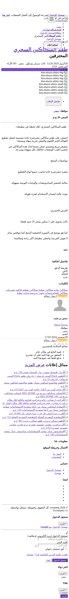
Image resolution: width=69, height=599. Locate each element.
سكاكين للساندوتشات (56, 293)
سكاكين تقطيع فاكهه (26, 290)
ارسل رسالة (50, 296)
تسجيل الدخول (47, 32)
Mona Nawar (61, 324)
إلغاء (48, 560)
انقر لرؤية (62, 296)
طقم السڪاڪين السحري (40, 49)
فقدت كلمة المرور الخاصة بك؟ (51, 554)
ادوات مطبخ (23, 293)
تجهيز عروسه (36, 293)
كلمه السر (62, 542)
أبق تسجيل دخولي (55, 549)
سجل (52, 35)
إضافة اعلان (52, 45)
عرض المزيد (35, 365)
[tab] (53, 101)
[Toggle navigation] (51, 19)
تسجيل (57, 473)
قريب (64, 596)
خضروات (10, 290)
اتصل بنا (57, 454)
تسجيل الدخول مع (54, 526)
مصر (56, 111)
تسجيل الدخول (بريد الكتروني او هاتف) (48, 535)
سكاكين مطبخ (45, 290)
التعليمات (56, 457)
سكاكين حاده (60, 290)
